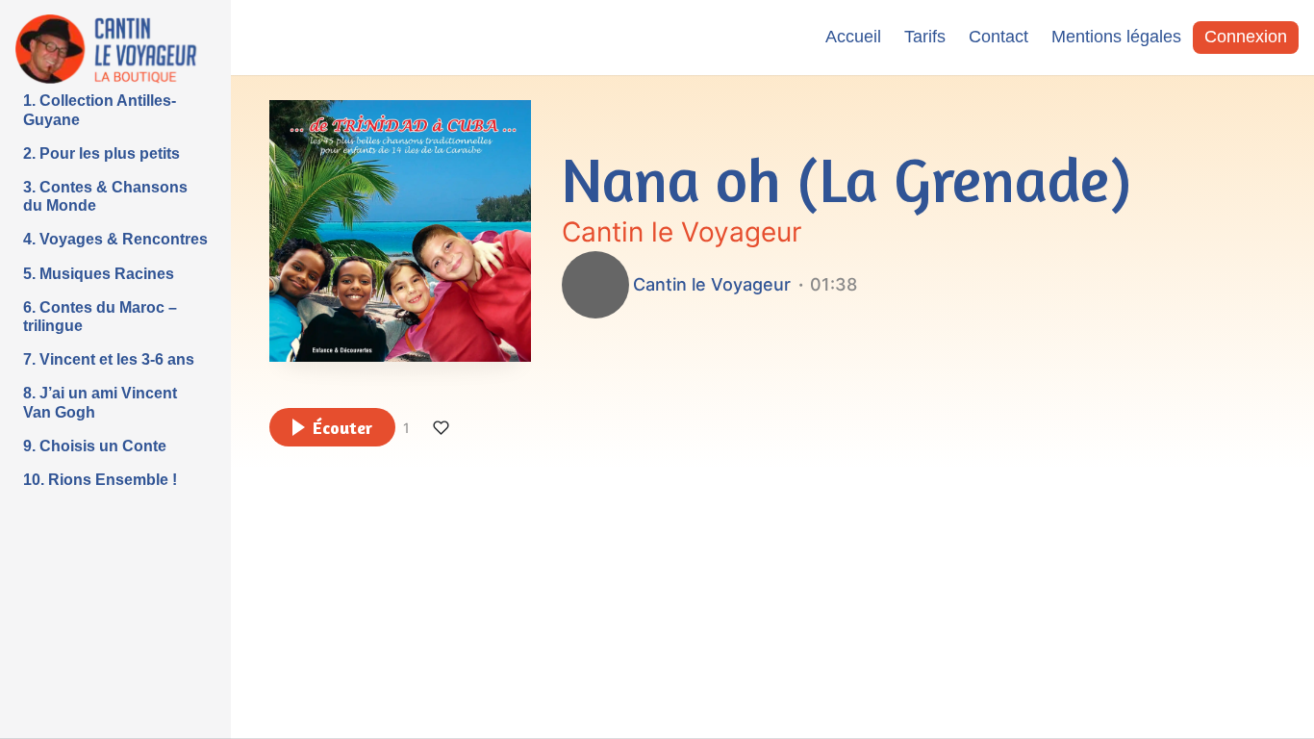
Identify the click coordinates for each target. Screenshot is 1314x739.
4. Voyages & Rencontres (115, 239)
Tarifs (925, 36)
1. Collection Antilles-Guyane (99, 109)
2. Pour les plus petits (101, 153)
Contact (998, 36)
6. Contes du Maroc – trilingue (100, 316)
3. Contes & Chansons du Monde (105, 196)
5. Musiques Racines (98, 274)
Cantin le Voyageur (681, 232)
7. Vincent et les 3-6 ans (108, 359)
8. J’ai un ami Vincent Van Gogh (100, 402)
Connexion (1245, 36)
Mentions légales (1116, 36)
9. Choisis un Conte (94, 446)
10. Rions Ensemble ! (100, 479)
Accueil (853, 36)
